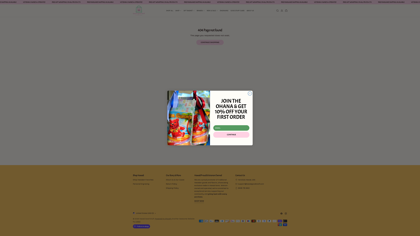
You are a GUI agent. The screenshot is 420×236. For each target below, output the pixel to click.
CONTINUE (231, 134)
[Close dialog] (250, 93)
